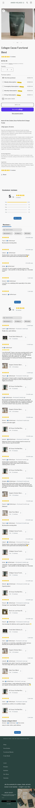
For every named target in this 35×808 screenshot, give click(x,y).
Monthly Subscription (13, 90)
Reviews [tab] (7, 225)
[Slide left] (14, 42)
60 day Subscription (12, 95)
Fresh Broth (6, 756)
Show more (17, 302)
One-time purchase (9, 77)
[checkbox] (27, 233)
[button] (3, 2)
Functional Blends (8, 752)
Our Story (6, 774)
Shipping (11, 63)
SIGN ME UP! (9, 801)
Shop (4, 744)
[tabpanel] (17, 266)
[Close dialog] (34, 789)
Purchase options (6, 74)
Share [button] (4, 174)
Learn (5, 763)
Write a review (17, 218)
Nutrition (5, 770)
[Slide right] (21, 42)
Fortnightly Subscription (14, 86)
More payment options (17, 113)
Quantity (3, 66)
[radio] (3, 78)
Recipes (5, 766)
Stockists (5, 778)
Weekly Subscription (12, 82)
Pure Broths (6, 748)
